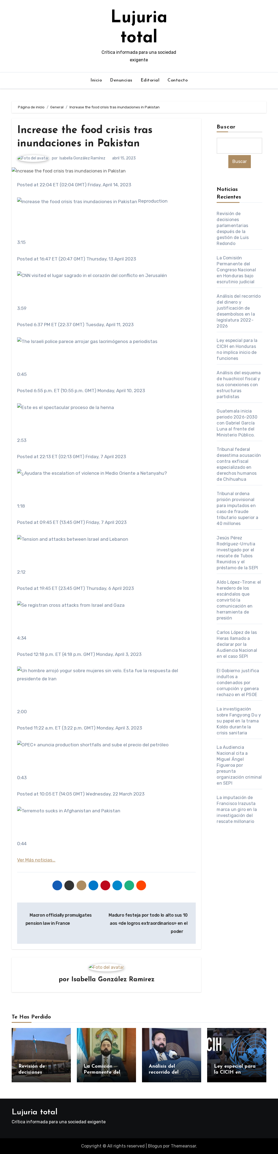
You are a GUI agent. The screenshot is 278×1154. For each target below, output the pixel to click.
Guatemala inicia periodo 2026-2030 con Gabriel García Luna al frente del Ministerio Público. (237, 423)
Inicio (96, 80)
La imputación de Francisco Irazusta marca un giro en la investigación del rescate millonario (237, 809)
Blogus (155, 1146)
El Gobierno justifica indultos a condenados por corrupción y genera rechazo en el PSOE (238, 682)
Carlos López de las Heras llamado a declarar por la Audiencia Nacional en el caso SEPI (237, 644)
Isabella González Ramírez (82, 158)
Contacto (178, 80)
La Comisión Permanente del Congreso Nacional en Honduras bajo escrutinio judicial (236, 269)
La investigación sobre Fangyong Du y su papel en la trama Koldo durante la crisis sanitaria (239, 720)
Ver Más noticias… (36, 860)
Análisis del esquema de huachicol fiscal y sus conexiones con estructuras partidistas (239, 384)
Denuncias (121, 80)
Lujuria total (35, 1112)
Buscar (226, 127)
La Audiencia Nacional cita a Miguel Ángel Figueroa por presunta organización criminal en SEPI (239, 765)
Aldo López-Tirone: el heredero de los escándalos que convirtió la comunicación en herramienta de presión (239, 600)
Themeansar (183, 1146)
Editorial (150, 80)
